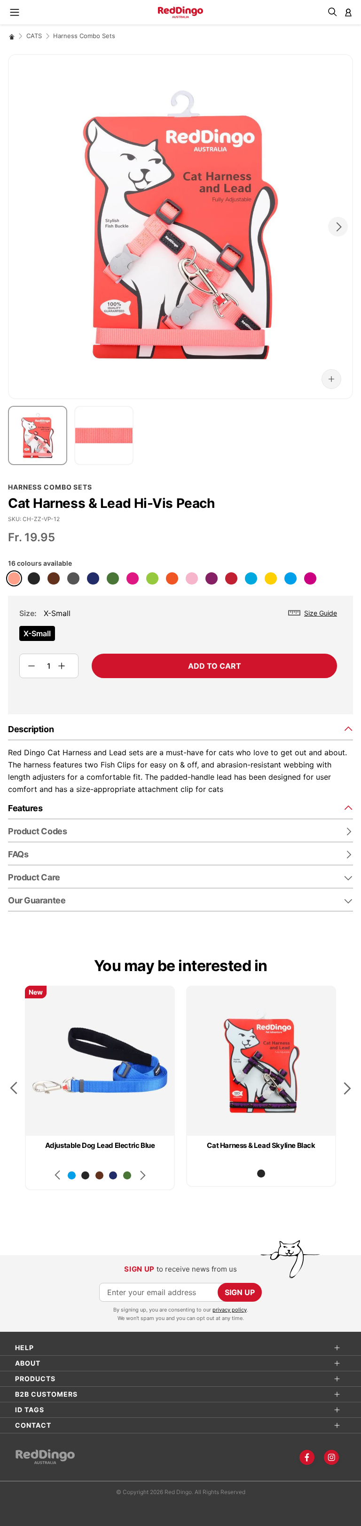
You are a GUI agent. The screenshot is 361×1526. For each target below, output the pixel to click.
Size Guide (320, 613)
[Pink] (192, 578)
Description (31, 729)
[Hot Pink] (132, 578)
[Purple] (211, 578)
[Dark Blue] (93, 578)
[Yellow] (271, 578)
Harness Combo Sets (84, 36)
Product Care (34, 877)
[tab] (180, 728)
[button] (331, 379)
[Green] (113, 578)
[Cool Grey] (73, 578)
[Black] (34, 578)
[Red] (231, 578)
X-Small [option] (37, 633)
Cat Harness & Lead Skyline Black (261, 1145)
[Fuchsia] (310, 578)
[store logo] (180, 12)
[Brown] (53, 578)
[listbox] (178, 636)
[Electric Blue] (290, 578)
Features (25, 808)
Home (11, 36)
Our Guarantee (36, 900)
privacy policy (229, 1309)
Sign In (348, 12)
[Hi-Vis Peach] (14, 578)
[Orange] (172, 578)
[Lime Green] (152, 578)
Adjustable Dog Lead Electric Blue (100, 1145)
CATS (34, 36)
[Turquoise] (251, 578)
